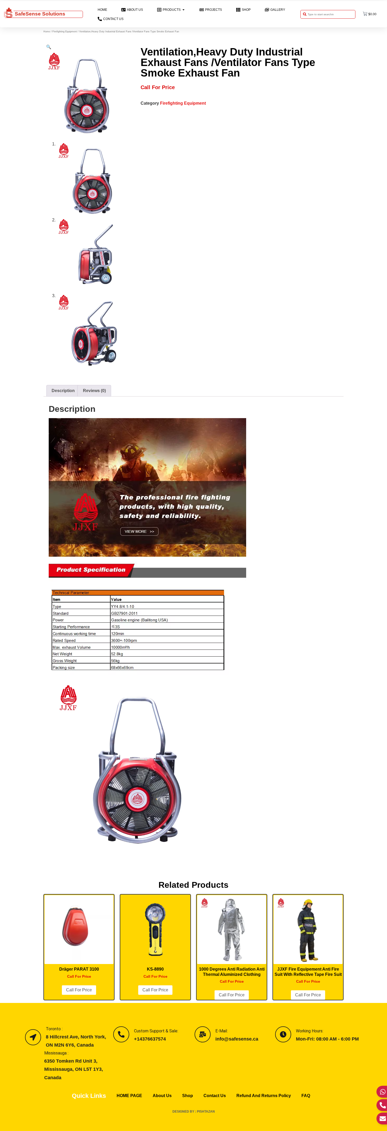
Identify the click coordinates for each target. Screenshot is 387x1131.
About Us (162, 1095)
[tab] (63, 391)
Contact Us (215, 1095)
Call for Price (79, 990)
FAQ (305, 1095)
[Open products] (183, 9)
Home (46, 31)
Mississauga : (56, 1053)
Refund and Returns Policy (263, 1095)
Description (63, 390)
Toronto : (54, 1028)
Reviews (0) (94, 390)
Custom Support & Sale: (156, 1030)
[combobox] (327, 14)
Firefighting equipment (64, 31)
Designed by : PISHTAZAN (193, 1111)
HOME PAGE (129, 1095)
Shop (187, 1095)
